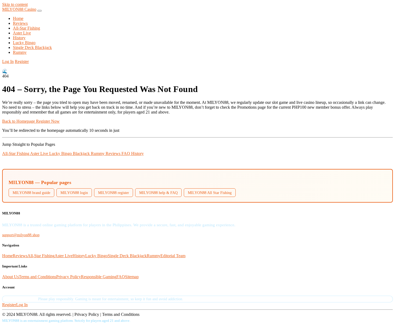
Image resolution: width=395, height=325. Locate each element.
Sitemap (132, 276)
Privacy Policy (68, 276)
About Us (10, 276)
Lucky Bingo (24, 42)
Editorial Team (172, 255)
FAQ (126, 153)
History (19, 38)
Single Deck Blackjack (32, 47)
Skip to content (15, 4)
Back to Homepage (19, 121)
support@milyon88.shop (21, 235)
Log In (8, 61)
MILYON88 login (74, 192)
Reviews (20, 23)
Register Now (48, 121)
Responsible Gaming (98, 276)
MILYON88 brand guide (31, 192)
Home (18, 18)
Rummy (20, 52)
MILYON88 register (113, 192)
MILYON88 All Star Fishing (210, 192)
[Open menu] (39, 11)
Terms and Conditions (37, 276)
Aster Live (22, 33)
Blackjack (82, 153)
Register (22, 61)
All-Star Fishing (26, 28)
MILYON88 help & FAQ (158, 192)
